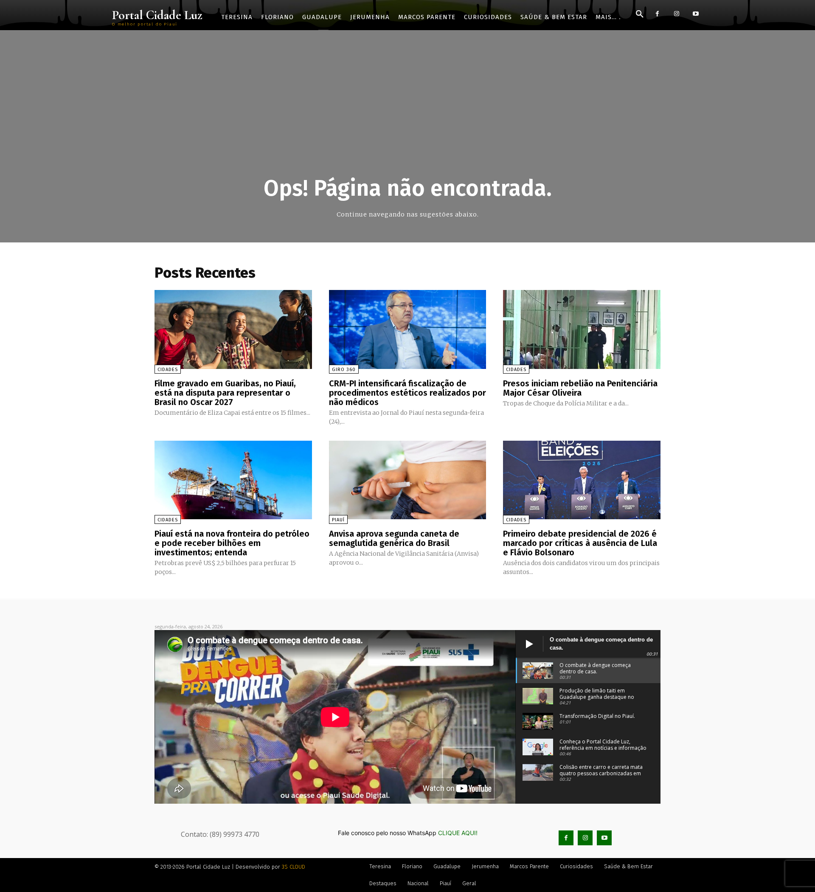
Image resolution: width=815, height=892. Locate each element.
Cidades (167, 369)
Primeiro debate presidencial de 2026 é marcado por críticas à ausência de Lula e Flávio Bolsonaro (580, 543)
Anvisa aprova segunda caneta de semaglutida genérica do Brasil (394, 538)
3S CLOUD (293, 867)
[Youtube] (695, 13)
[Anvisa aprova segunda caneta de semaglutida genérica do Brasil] (407, 480)
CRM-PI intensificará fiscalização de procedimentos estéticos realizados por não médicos (407, 392)
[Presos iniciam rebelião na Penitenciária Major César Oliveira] (581, 329)
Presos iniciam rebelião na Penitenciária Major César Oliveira (580, 388)
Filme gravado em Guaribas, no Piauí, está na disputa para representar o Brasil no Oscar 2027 (225, 392)
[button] (640, 14)
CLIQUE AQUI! (458, 832)
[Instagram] (676, 13)
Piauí (338, 520)
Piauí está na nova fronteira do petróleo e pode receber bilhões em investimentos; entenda (232, 543)
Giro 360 (344, 369)
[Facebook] (657, 13)
